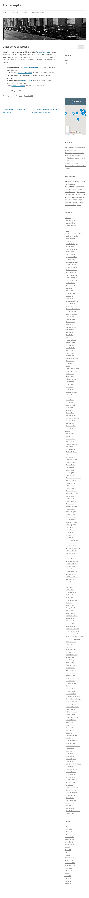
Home (5, 13)
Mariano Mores (71, 782)
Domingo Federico (72, 262)
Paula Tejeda (70, 597)
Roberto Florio (70, 415)
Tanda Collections (18, 86)
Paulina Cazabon (71, 600)
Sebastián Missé (71, 621)
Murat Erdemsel (71, 574)
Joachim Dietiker (71, 519)
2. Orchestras (69, 241)
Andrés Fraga (70, 660)
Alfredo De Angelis (71, 244)
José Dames (69, 728)
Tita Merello (69, 428)
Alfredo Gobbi (70, 246)
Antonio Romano (71, 670)
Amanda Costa (70, 436)
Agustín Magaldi (71, 650)
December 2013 (70, 863)
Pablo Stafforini (70, 192)
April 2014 (68, 852)
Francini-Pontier (71, 272)
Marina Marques (71, 556)
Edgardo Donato (71, 265)
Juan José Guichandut (73, 746)
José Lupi (69, 733)
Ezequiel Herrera (71, 480)
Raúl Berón (69, 408)
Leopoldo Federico (72, 301)
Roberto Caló (70, 806)
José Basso (69, 288)
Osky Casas (69, 587)
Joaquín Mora (70, 725)
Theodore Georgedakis (73, 631)
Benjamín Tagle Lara (72, 678)
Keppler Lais (70, 767)
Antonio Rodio (70, 254)
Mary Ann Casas (71, 558)
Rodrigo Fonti (70, 608)
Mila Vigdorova (71, 569)
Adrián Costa (70, 434)
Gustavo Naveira (71, 506)
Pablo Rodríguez (71, 592)
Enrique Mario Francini (73, 696)
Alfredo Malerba (71, 657)
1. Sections (68, 218)
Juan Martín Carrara (72, 522)
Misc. (67, 231)
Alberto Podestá (71, 345)
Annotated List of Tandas (29, 68)
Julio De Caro (70, 298)
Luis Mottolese (70, 777)
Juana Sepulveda (71, 525)
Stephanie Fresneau (72, 629)
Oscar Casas (70, 584)
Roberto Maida (71, 421)
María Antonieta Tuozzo (73, 543)
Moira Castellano (71, 571)
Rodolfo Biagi (70, 335)
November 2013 (70, 865)
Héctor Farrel (70, 374)
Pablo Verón (70, 595)
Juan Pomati (70, 756)
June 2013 (68, 876)
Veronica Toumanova (73, 639)
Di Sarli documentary (71, 163)
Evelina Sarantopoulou (73, 478)
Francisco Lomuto (71, 278)
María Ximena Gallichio (73, 548)
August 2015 (69, 832)
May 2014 (68, 850)
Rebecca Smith (70, 605)
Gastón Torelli (70, 499)
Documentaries (71, 226)
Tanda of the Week (25, 73)
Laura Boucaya (70, 530)
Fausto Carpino (71, 488)
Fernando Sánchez (72, 493)
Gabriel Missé (70, 496)
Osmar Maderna (71, 311)
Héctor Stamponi (71, 712)
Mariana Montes (71, 551)
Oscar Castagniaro (72, 787)
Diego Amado (70, 470)
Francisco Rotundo (72, 280)
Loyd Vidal (69, 532)
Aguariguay (69, 647)
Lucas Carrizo (70, 535)
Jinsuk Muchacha (71, 517)
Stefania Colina (70, 626)
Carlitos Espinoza (71, 452)
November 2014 (70, 842)
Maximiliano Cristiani (72, 561)
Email (66, 60)
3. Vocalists (68, 337)
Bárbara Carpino (71, 449)
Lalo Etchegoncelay (72, 769)
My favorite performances (74, 233)
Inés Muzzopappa (71, 512)
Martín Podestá (71, 402)
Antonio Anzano (71, 356)
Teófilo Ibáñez (70, 813)
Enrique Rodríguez (72, 267)
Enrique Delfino (71, 694)
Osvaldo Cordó (71, 405)
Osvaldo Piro (70, 317)
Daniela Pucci (70, 467)
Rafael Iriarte (70, 803)
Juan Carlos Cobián (72, 741)
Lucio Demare (70, 304)
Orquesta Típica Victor (73, 309)
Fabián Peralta (70, 483)
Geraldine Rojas (71, 501)
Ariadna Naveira (71, 447)
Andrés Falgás (70, 350)
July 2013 (67, 873)
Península (69, 603)
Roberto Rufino (71, 426)
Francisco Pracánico (72, 707)
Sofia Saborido (70, 623)
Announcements (71, 220)
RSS (66, 63)
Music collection (37, 13)
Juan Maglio (69, 296)
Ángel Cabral (70, 663)
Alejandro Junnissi (71, 655)
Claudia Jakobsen (71, 460)
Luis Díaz (69, 397)
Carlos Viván (70, 363)
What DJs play (70, 239)
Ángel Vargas (70, 353)
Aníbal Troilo (70, 252)
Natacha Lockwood (72, 577)
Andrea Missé (70, 439)
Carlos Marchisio (71, 683)
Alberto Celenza (71, 652)
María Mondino (71, 545)
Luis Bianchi (69, 538)
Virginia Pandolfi (71, 642)
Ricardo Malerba (71, 327)
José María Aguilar (71, 735)
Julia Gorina (69, 527)
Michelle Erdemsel (71, 564)
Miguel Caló (69, 306)
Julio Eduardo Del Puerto (74, 764)
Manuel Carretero (71, 780)
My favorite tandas (72, 236)
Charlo (68, 366)
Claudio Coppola (71, 462)
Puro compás (12, 5)
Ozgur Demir (70, 590)
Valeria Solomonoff (72, 634)
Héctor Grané (70, 709)
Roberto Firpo (70, 332)
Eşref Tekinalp (70, 475)
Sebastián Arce (70, 618)
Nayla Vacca (70, 579)
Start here (14, 13)
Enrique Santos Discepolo (74, 699)
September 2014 (70, 845)
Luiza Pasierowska (72, 540)
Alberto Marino (71, 343)
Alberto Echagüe (71, 340)
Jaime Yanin (69, 722)
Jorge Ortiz (69, 387)
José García (69, 291)
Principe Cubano (71, 800)
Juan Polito (69, 754)
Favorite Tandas (26, 81)
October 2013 (69, 868)
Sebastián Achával (71, 616)
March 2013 (68, 884)
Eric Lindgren (70, 473)
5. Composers (69, 644)
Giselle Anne (70, 504)
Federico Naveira (71, 491)
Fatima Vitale (70, 486)
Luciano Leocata (71, 772)
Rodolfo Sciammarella (73, 811)
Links (20, 96)
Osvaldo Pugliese (71, 319)
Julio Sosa (69, 395)
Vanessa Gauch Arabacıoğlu (75, 636)
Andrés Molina (70, 441)
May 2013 (68, 878)
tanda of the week (43, 52)
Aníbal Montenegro (72, 444)
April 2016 (68, 826)
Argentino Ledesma (72, 358)
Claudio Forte (70, 465)
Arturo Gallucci (70, 676)
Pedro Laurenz (70, 322)
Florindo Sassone (71, 270)
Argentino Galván (71, 257)
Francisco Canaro (71, 275)
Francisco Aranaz (71, 702)
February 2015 (69, 837)
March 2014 (68, 855)
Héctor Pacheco (71, 379)
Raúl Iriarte (69, 410)
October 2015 (69, 829)
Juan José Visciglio (71, 748)
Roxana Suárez (70, 610)
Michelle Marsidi (71, 566)
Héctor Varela (70, 283)
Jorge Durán (69, 384)
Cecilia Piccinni (70, 457)
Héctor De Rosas (71, 371)
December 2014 (70, 839)
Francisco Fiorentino (72, 369)
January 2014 (69, 860)
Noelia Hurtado (71, 582)
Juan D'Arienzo (70, 293)
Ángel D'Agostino (71, 249)
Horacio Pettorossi (72, 717)
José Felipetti (70, 730)
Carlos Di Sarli (70, 259)
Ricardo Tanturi (71, 330)
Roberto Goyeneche (72, 418)
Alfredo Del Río (70, 348)
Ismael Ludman (71, 514)
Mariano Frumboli (71, 553)
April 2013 (68, 881)
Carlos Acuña (70, 361)
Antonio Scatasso (71, 673)
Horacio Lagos (70, 382)
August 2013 (69, 871)
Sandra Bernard (71, 613)
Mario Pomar (70, 400)
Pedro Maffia (70, 324)
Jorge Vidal (69, 389)
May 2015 (68, 834)
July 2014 (67, 847)
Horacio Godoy (71, 509)
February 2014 (69, 858)
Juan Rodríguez (71, 759)
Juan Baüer (69, 738)
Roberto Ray (70, 423)
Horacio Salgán (71, 285)
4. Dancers (68, 431)
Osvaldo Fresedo (71, 314)
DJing (25, 13)
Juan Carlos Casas (71, 392)
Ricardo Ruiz (70, 413)
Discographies (70, 223)
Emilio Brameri (70, 691)
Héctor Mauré (70, 376)
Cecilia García (70, 454)
